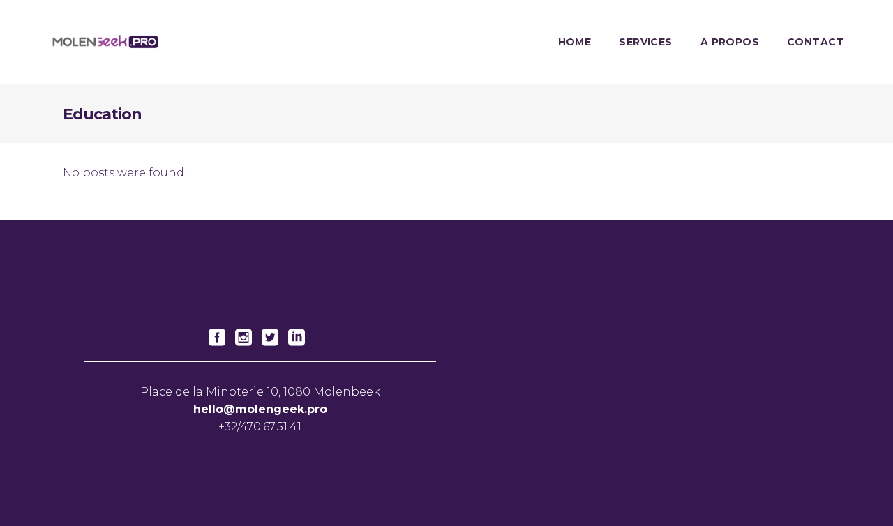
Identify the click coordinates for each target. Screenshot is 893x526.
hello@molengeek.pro (260, 409)
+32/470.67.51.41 (259, 426)
